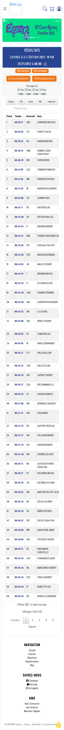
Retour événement (19, 78)
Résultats (32, 658)
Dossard (30, 116)
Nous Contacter (32, 703)
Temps (18, 116)
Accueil (32, 650)
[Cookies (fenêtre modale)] (58, 725)
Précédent (15, 620)
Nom (39, 116)
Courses (32, 654)
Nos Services (32, 707)
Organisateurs (32, 661)
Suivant (32, 627)
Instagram (33, 688)
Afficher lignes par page (32, 604)
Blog (32, 665)
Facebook (33, 681)
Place (9, 116)
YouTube (33, 684)
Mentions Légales (32, 711)
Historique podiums (46, 78)
